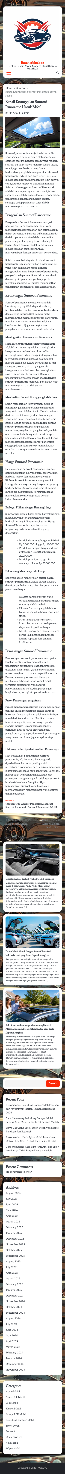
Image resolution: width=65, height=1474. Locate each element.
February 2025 (14, 1284)
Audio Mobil (13, 1391)
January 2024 (14, 1358)
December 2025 (15, 1238)
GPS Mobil (12, 1403)
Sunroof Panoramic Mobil (42, 807)
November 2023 (15, 1369)
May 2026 (12, 1210)
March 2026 (13, 1221)
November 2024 (15, 1301)
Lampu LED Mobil (16, 1414)
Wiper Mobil (13, 1448)
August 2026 (13, 1193)
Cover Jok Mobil (15, 1397)
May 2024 (12, 1335)
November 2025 (15, 1244)
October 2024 (14, 1307)
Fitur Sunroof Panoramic (28, 804)
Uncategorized (14, 1437)
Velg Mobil (12, 1442)
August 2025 (13, 1261)
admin (25, 113)
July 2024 (11, 1324)
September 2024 (15, 1312)
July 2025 (11, 1267)
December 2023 (15, 1364)
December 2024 (15, 1295)
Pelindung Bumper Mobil (20, 1420)
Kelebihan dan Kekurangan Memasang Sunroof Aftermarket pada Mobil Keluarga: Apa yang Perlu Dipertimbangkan (30, 1028)
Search (7, 1074)
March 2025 (13, 1278)
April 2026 (12, 1216)
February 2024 (14, 1352)
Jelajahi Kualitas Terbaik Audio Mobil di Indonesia (30, 879)
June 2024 (12, 1329)
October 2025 (14, 1250)
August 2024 (13, 1318)
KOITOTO (42, 1468)
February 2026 (14, 1227)
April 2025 (12, 1273)
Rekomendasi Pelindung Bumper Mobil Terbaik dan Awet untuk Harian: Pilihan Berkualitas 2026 (32, 1109)
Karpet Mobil (13, 1408)
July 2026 (11, 1198)
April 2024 (12, 1341)
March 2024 (13, 1347)
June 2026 (12, 1204)
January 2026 (14, 1233)
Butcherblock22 (32, 63)
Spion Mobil (12, 1425)
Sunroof (9, 801)
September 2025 (15, 1255)
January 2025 (14, 1290)
